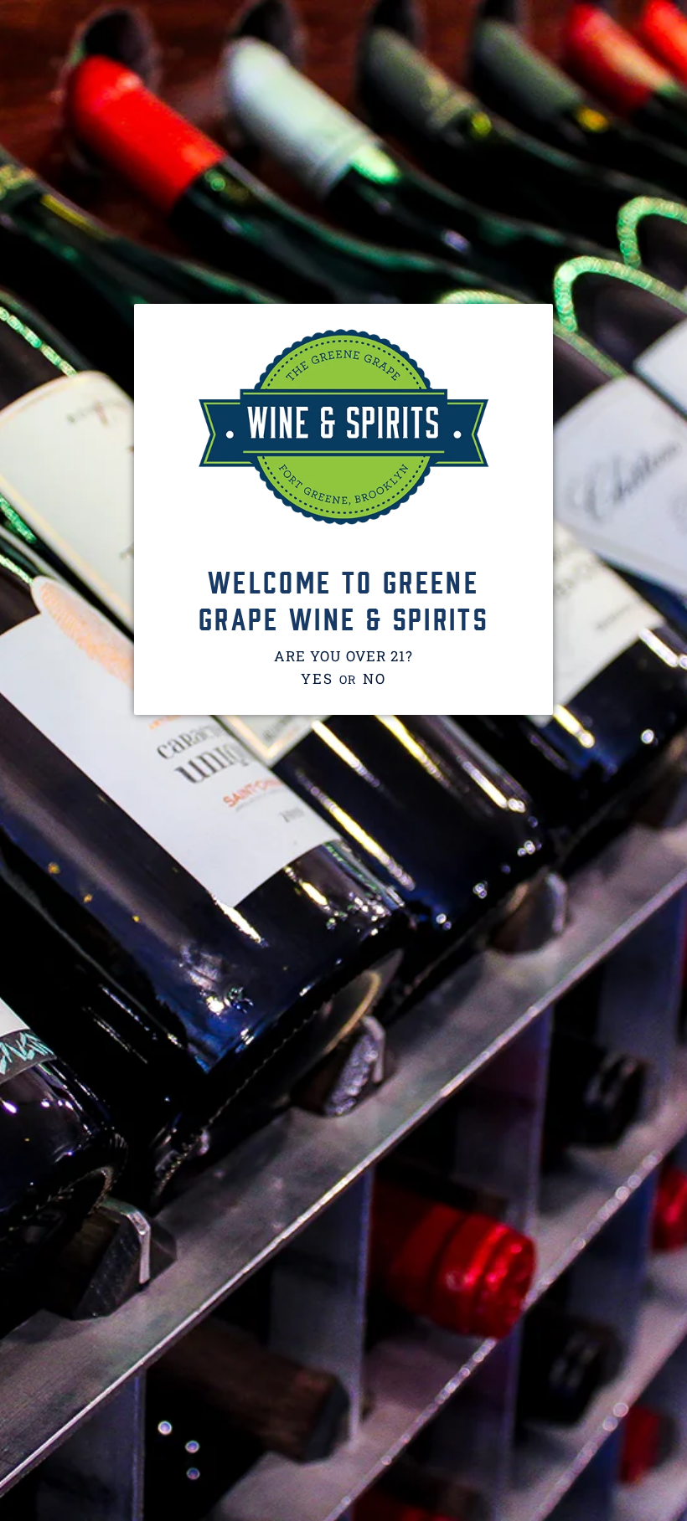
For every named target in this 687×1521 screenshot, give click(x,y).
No (374, 678)
